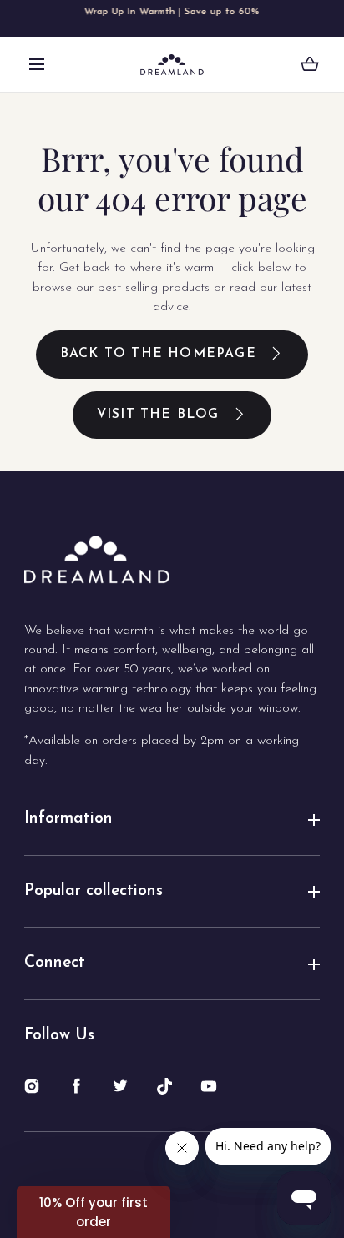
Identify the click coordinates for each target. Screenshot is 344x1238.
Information (68, 819)
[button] (36, 64)
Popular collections (93, 891)
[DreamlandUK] (172, 64)
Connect (54, 963)
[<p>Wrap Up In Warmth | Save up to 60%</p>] (172, 18)
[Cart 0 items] (310, 64)
